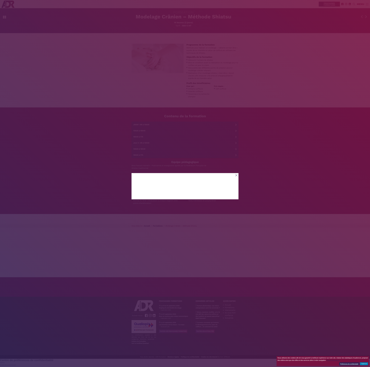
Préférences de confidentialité (349, 364)
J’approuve (364, 363)
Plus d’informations (333, 360)
